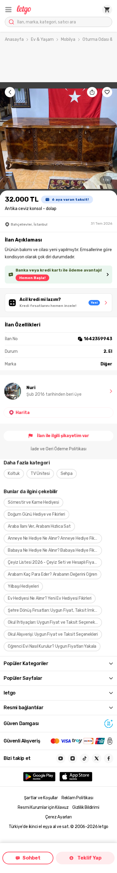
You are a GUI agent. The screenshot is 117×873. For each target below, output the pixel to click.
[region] (58, 138)
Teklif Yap (89, 858)
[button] (8, 9)
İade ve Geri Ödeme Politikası (58, 449)
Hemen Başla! (32, 278)
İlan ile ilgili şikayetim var (63, 435)
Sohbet (31, 858)
